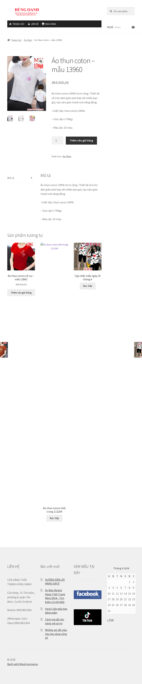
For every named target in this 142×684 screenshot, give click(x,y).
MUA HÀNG (50, 23)
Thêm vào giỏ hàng (81, 140)
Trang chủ (16, 40)
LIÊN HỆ (34, 23)
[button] (41, 61)
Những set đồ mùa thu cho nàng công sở (56, 633)
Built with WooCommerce (22, 664)
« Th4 (110, 620)
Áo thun (28, 40)
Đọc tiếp (54, 518)
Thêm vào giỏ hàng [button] (21, 292)
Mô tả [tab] (10, 178)
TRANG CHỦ (18, 23)
